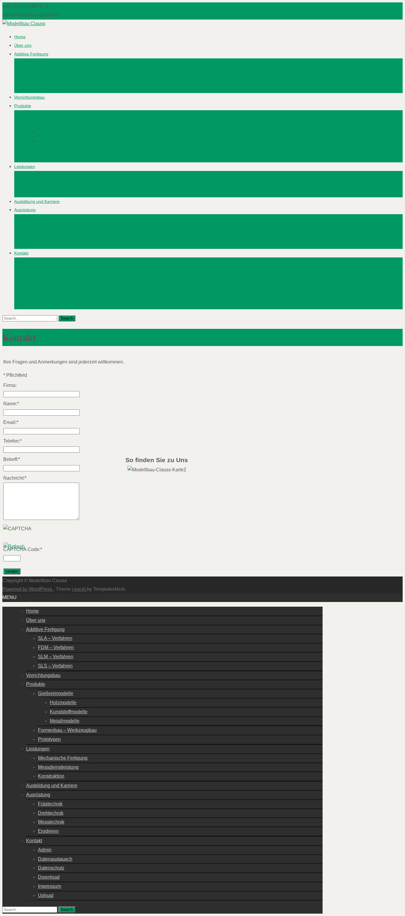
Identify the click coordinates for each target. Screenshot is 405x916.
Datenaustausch (41, 270)
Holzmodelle (49, 123)
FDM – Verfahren (42, 71)
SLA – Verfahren (41, 63)
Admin (32, 262)
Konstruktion (38, 192)
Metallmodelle (51, 141)
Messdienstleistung (44, 184)
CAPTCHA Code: (22, 549)
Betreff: (11, 459)
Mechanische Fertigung (48, 175)
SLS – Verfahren (41, 88)
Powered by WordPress (27, 589)
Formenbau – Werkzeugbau (52, 149)
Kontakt (21, 253)
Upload (32, 304)
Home (19, 36)
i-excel (79, 589)
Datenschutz (38, 279)
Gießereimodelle (41, 115)
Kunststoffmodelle (54, 132)
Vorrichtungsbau (29, 97)
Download (35, 288)
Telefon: (12, 440)
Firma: (10, 385)
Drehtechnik (37, 227)
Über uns (22, 45)
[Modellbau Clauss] (23, 23)
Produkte (22, 105)
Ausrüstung (25, 209)
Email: (10, 422)
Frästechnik (37, 219)
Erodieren (35, 244)
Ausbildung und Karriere (37, 201)
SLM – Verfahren (42, 80)
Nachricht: (14, 478)
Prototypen (36, 158)
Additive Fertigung (31, 54)
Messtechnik (38, 236)
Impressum (36, 296)
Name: (11, 403)
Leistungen (24, 166)
